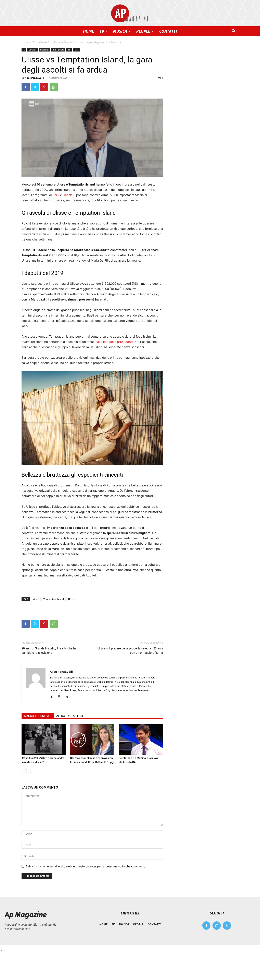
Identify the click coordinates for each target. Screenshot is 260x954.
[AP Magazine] (130, 13)
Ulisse (71, 599)
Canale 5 (44, 42)
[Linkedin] (67, 697)
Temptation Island (53, 599)
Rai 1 (76, 49)
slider (35, 599)
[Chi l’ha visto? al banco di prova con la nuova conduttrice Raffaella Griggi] (92, 739)
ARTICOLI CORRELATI (37, 716)
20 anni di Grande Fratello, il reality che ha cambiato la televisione (49, 651)
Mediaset (44, 49)
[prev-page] (24, 770)
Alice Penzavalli (34, 77)
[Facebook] (26, 87)
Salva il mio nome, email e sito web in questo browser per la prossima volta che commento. (86, 866)
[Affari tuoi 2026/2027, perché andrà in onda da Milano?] (44, 739)
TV (102, 31)
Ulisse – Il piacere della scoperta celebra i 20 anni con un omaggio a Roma (130, 651)
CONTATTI (168, 31)
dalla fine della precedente (114, 342)
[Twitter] (35, 87)
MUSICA (120, 31)
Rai (68, 49)
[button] (233, 31)
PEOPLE (143, 31)
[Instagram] (60, 697)
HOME (88, 31)
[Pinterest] (44, 87)
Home (25, 42)
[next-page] (30, 770)
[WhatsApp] (54, 87)
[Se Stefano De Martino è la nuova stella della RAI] (141, 739)
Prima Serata (58, 49)
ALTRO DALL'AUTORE (70, 716)
